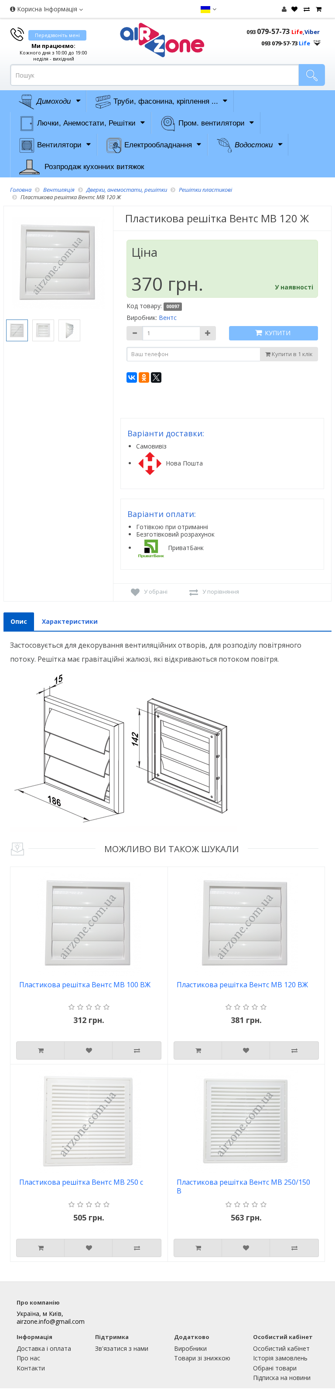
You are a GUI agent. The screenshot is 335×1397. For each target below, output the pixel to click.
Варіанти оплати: (161, 514)
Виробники (190, 1348)
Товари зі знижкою (202, 1358)
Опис (18, 621)
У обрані (156, 591)
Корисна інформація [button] (47, 9)
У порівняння (220, 591)
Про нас (28, 1358)
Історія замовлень (280, 1358)
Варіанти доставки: (165, 433)
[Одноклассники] (144, 377)
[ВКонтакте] (131, 377)
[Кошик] (317, 9)
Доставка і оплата (44, 1348)
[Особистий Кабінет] (284, 9)
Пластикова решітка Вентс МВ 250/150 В (243, 1187)
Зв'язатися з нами (121, 1348)
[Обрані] (293, 9)
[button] (208, 9)
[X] (156, 377)
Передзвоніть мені (57, 35)
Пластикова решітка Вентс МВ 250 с (81, 1182)
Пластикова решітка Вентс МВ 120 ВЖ (242, 984)
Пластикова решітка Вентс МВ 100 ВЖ (84, 984)
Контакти (31, 1368)
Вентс (168, 317)
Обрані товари (275, 1368)
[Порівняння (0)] (305, 9)
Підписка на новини (282, 1377)
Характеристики (70, 621)
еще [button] (317, 41)
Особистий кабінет (281, 1348)
